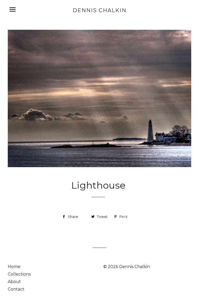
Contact (16, 289)
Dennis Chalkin (99, 10)
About (14, 281)
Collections (19, 274)
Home (14, 266)
